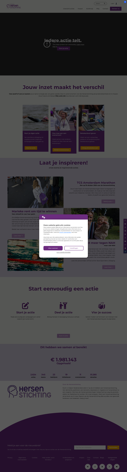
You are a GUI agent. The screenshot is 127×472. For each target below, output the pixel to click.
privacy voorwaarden (65, 232)
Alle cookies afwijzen (63, 252)
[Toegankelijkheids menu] (125, 2)
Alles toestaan (53, 248)
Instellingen (74, 248)
